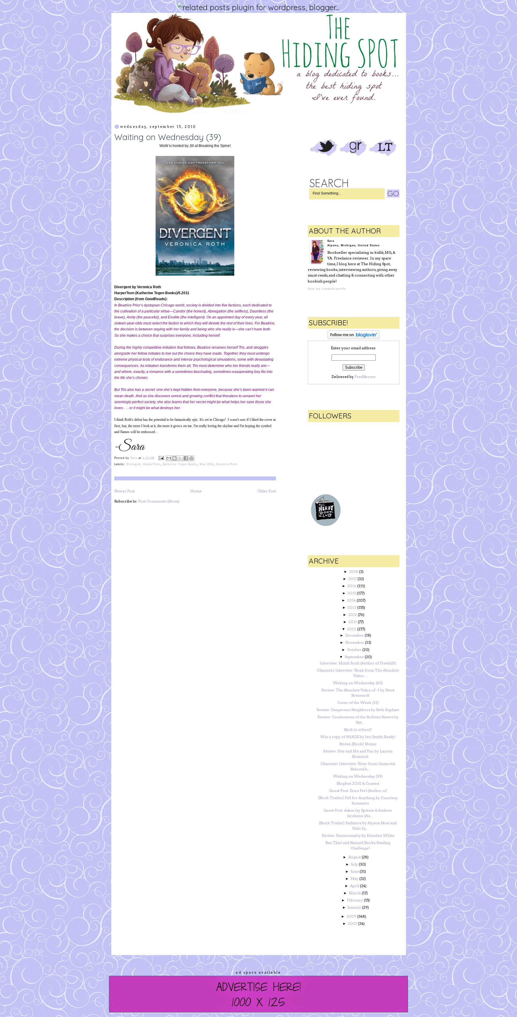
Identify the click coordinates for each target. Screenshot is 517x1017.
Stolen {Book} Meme (357, 744)
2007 (352, 923)
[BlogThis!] (174, 458)
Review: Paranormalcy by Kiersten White (358, 835)
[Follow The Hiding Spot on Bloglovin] (353, 338)
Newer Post (124, 491)
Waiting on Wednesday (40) (358, 683)
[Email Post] (161, 457)
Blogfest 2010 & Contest (358, 783)
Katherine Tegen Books (180, 464)
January (354, 907)
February (355, 900)
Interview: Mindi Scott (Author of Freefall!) (358, 663)
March (355, 893)
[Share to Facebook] (186, 458)
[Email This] (169, 458)
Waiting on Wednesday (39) (358, 776)
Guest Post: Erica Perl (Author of (358, 790)
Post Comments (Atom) (159, 501)
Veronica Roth (226, 464)
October (354, 649)
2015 (352, 593)
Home (196, 491)
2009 (351, 916)
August (354, 857)
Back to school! (358, 729)
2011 (353, 622)
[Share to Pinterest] (191, 458)
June (355, 871)
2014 (351, 600)
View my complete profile (327, 288)
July (354, 864)
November (354, 642)
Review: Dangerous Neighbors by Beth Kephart (358, 710)
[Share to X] (180, 458)
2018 (353, 571)
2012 (352, 614)
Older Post (267, 491)
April (354, 886)
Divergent (133, 464)
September (354, 657)
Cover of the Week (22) (358, 702)
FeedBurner (365, 376)
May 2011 (207, 464)
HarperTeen (151, 464)
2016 (351, 586)
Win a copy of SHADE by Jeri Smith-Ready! (358, 736)
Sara (134, 457)
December (354, 635)
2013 (352, 607)
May (354, 878)
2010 (351, 629)
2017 (352, 578)
